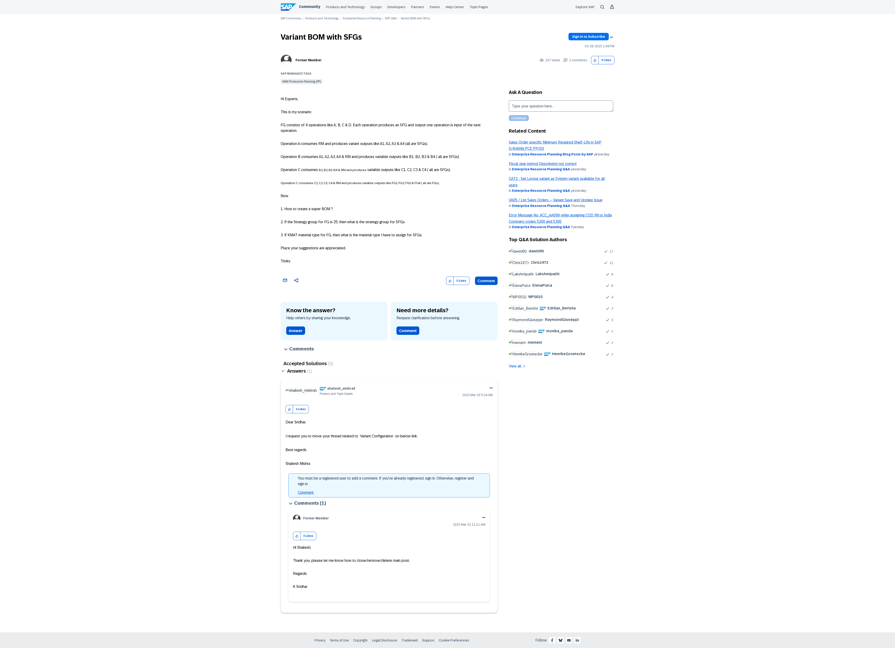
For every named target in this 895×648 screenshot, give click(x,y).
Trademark (409, 640)
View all (515, 366)
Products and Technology (345, 7)
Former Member (309, 60)
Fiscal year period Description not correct (543, 164)
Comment (486, 281)
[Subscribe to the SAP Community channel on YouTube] (569, 640)
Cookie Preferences (454, 640)
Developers (396, 7)
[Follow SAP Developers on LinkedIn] (577, 640)
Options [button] (611, 37)
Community (309, 7)
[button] (595, 60)
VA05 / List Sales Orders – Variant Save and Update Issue (555, 200)
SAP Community (291, 18)
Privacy (320, 640)
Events (435, 7)
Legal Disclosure (384, 640)
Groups (376, 7)
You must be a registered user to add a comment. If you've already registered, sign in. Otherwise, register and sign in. (386, 481)
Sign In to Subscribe (588, 36)
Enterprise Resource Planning (362, 18)
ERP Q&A (390, 18)
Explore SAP (585, 7)
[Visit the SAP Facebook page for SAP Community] (552, 640)
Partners (417, 7)
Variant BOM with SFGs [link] (415, 18)
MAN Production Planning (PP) (301, 81)
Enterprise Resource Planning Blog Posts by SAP (552, 154)
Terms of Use (339, 640)
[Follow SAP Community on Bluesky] (560, 640)
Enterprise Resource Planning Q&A (541, 169)
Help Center (455, 7)
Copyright (360, 640)
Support (428, 640)
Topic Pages (479, 7)
